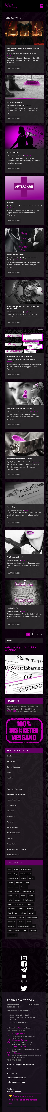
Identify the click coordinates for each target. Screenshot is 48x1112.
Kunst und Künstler (13, 833)
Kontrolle (20, 908)
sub (33, 926)
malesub (31, 913)
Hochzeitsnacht (12, 805)
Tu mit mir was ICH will (15, 557)
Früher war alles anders (15, 102)
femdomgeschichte (28, 891)
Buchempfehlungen (13, 767)
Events (9, 772)
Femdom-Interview (13, 891)
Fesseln (10, 895)
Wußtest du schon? (13, 855)
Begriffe (9, 205)
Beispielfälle (10, 257)
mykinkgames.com (19, 1046)
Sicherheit (21, 922)
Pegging (21, 917)
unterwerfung (12, 935)
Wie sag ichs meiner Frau (15, 255)
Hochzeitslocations (13, 800)
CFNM (31, 878)
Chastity (10, 882)
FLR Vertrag (11, 507)
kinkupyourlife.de (18, 1034)
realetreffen (11, 922)
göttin (23, 895)
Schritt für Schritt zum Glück (16, 849)
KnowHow (32, 53)
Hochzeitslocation (28, 900)
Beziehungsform (13, 878)
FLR (14, 53)
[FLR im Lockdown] (24, 137)
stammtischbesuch (23, 926)
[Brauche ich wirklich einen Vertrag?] (24, 341)
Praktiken (10, 838)
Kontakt (10, 1089)
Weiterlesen (14, 68)
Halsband (30, 895)
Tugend (25, 930)
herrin (10, 900)
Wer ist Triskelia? (14, 1092)
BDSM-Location (26, 869)
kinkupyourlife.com (19, 1040)
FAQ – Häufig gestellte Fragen (20, 1064)
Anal (9, 869)
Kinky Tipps (11, 816)
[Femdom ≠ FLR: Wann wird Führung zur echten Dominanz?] (24, 33)
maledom (23, 913)
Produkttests (11, 844)
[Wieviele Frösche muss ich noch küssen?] (24, 394)
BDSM (16, 869)
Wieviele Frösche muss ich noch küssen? (21, 408)
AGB (9, 1069)
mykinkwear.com (18, 1053)
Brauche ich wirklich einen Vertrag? (19, 356)
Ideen (9, 904)
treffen (17, 930)
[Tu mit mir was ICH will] (24, 542)
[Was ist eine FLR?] (24, 592)
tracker (10, 930)
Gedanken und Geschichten (16, 794)
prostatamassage (32, 917)
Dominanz (19, 882)
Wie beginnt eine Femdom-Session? (19, 459)
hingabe (17, 900)
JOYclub (21, 1028)
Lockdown (29, 908)
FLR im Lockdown (13, 152)
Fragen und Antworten (22, 53)
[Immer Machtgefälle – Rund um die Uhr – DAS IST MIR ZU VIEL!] (24, 292)
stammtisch (11, 926)
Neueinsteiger (12, 917)
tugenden (33, 930)
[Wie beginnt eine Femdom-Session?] (24, 444)
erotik (27, 882)
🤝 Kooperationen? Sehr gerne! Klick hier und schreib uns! (23, 1100)
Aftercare (10, 203)
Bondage (23, 878)
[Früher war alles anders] (24, 87)
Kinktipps (29, 904)
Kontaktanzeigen (12, 827)
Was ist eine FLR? (13, 608)
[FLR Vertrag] (24, 493)
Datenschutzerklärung (16, 1078)
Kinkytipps (11, 908)
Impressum (12, 1073)
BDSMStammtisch (25, 874)
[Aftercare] (24, 188)
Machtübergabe (12, 913)
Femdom (9, 53)
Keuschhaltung (19, 904)
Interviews (10, 811)
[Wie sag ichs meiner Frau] (24, 240)
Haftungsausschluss (16, 1082)
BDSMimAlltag (12, 874)
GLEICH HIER (11, 711)
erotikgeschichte (13, 887)
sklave (29, 922)
